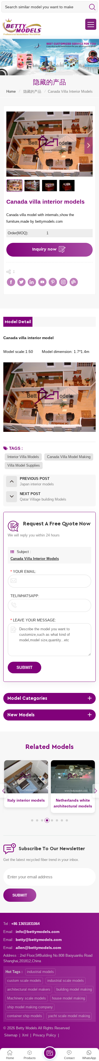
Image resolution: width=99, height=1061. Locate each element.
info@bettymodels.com (37, 931)
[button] (88, 145)
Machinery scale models (26, 998)
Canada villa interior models (34, 559)
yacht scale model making (69, 1016)
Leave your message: (33, 620)
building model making (74, 989)
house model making (68, 998)
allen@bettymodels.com (38, 947)
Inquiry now (44, 249)
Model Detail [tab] (18, 322)
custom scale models (24, 980)
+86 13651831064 (25, 924)
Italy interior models (26, 800)
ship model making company (30, 1007)
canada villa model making (68, 457)
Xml (25, 1035)
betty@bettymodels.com (39, 939)
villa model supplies (23, 465)
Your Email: (23, 572)
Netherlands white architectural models (73, 803)
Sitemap (10, 1035)
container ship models (24, 1016)
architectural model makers (28, 989)
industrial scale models (65, 980)
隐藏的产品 (32, 91)
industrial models (40, 972)
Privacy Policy (44, 1035)
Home (11, 91)
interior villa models (23, 457)
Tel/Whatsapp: (24, 596)
